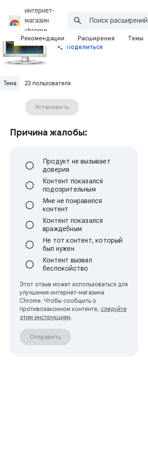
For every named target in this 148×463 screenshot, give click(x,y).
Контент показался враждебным (73, 225)
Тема (9, 83)
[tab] (42, 38)
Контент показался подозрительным (73, 185)
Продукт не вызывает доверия (77, 165)
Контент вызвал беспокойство (67, 264)
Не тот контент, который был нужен (83, 244)
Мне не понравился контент (72, 205)
